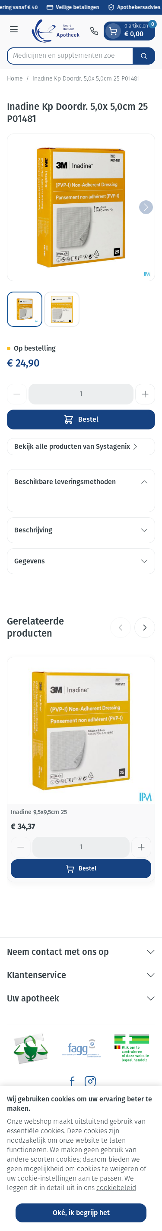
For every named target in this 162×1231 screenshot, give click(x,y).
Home (14, 79)
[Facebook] (72, 1081)
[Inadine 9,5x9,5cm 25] (81, 730)
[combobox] (70, 56)
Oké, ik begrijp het (81, 1213)
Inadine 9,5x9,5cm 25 (39, 812)
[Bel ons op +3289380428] (94, 31)
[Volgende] (146, 207)
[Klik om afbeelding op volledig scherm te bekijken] (81, 207)
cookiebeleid (116, 1188)
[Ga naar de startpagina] (55, 31)
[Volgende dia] (144, 627)
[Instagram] (90, 1081)
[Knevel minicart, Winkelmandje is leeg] (113, 31)
